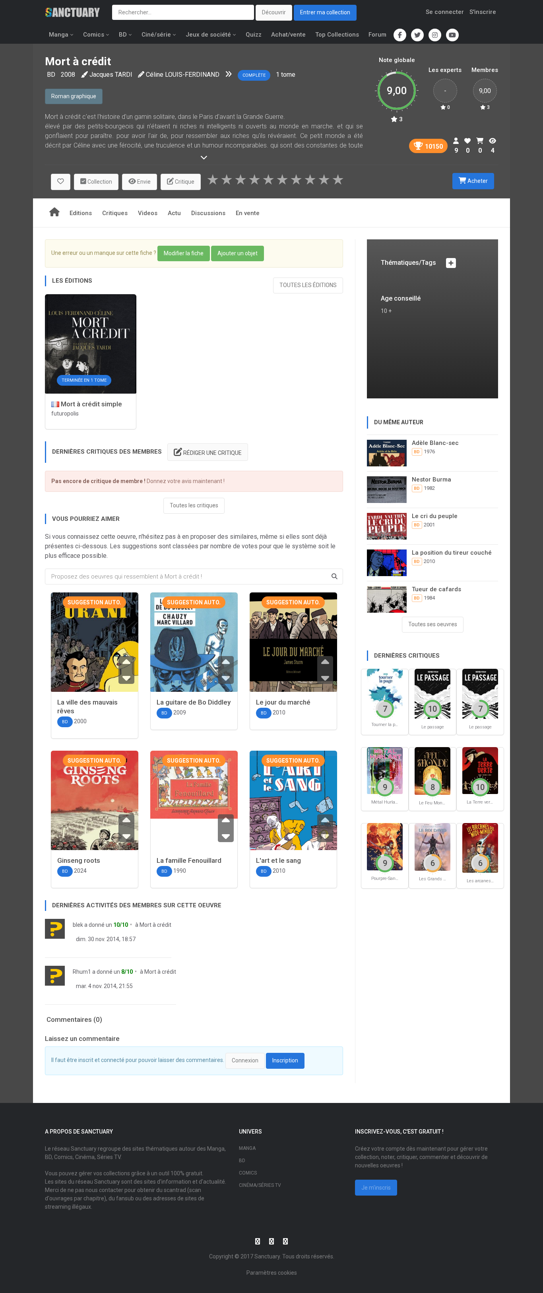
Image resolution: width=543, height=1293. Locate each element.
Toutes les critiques (194, 505)
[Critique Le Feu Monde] (432, 770)
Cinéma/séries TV (260, 1185)
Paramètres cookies (271, 1273)
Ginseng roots (78, 860)
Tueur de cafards (436, 589)
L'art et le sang (278, 860)
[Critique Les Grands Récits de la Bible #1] (432, 846)
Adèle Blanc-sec (435, 443)
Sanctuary (267, 1256)
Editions (81, 213)
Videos (147, 213)
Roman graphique (73, 96)
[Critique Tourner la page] (385, 692)
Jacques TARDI (110, 74)
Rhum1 (82, 972)
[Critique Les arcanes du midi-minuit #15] (480, 847)
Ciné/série (156, 34)
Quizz (254, 34)
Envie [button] (143, 182)
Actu (174, 213)
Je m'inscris (376, 1187)
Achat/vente (288, 34)
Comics (93, 34)
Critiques (115, 213)
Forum (377, 34)
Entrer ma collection (325, 12)
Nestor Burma (431, 479)
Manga (58, 34)
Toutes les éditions (308, 285)
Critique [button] (184, 182)
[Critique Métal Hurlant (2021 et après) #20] (385, 770)
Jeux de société (208, 34)
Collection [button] (99, 182)
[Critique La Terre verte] (480, 770)
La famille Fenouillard (189, 860)
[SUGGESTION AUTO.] (94, 649)
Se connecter (445, 12)
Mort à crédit (155, 925)
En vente (248, 213)
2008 (68, 74)
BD (123, 34)
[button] (60, 182)
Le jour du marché (283, 702)
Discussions (208, 213)
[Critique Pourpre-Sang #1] (385, 846)
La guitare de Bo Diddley (194, 702)
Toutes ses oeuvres (432, 624)
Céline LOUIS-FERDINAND (182, 74)
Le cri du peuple (435, 516)
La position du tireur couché (452, 552)
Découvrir (274, 12)
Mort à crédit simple (90, 404)
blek (78, 925)
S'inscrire (482, 12)
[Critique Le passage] (432, 693)
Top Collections (337, 34)
